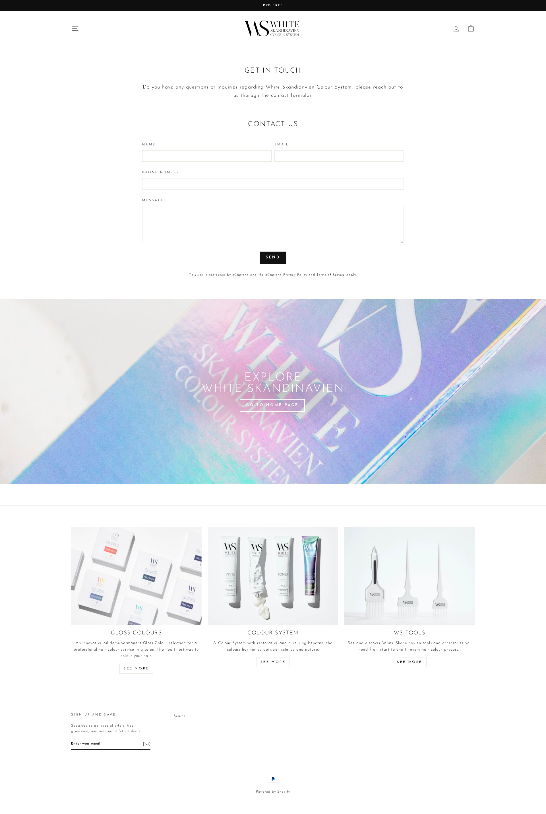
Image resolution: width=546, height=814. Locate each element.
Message (153, 200)
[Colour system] (273, 576)
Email (281, 144)
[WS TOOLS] (409, 576)
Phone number (160, 172)
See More (136, 668)
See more (273, 662)
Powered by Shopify (273, 792)
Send (273, 257)
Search (179, 716)
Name (149, 144)
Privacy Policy (295, 275)
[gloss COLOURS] (136, 576)
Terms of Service (331, 275)
